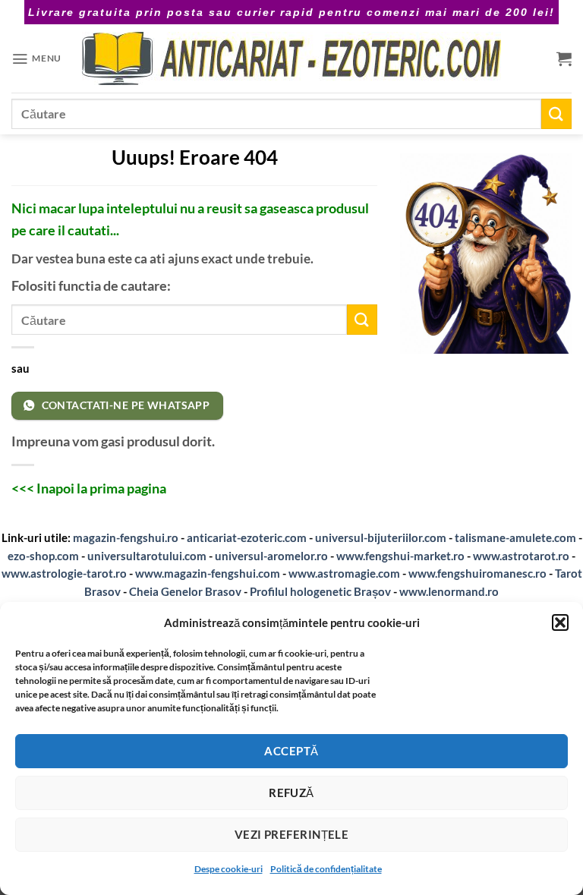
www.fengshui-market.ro (400, 556)
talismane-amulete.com (515, 537)
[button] (560, 622)
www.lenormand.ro (449, 591)
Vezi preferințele (292, 834)
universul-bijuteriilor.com (380, 537)
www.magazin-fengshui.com (207, 573)
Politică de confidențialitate (326, 869)
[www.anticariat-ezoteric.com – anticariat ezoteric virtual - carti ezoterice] (291, 58)
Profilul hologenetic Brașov (320, 591)
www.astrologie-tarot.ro (64, 573)
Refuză (291, 792)
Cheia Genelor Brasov (185, 591)
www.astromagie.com (344, 573)
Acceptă (291, 751)
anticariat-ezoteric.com (247, 537)
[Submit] (556, 113)
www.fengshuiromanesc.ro (477, 573)
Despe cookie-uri (228, 869)
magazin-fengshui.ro (125, 537)
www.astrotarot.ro (521, 556)
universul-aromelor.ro (271, 556)
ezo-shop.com (43, 556)
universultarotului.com (146, 556)
